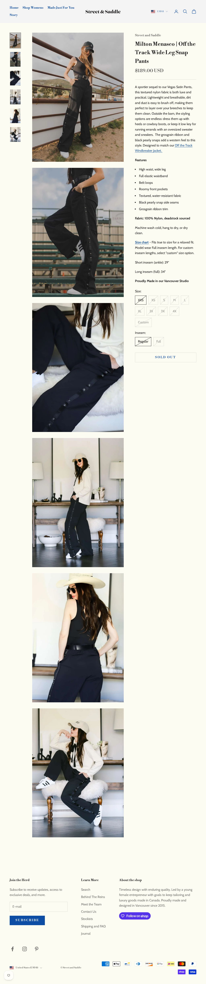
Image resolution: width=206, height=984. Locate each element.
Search (85, 890)
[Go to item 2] (15, 59)
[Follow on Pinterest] (36, 949)
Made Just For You (60, 8)
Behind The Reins (93, 897)
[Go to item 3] (15, 78)
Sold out (165, 357)
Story (14, 15)
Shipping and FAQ (93, 926)
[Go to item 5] (15, 116)
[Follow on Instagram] (24, 949)
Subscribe (27, 920)
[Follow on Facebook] (12, 949)
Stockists (87, 919)
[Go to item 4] (15, 97)
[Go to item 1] (15, 40)
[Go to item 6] (15, 134)
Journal (86, 933)
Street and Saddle (148, 35)
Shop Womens (33, 8)
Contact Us (88, 911)
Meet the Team (91, 904)
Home (14, 8)
